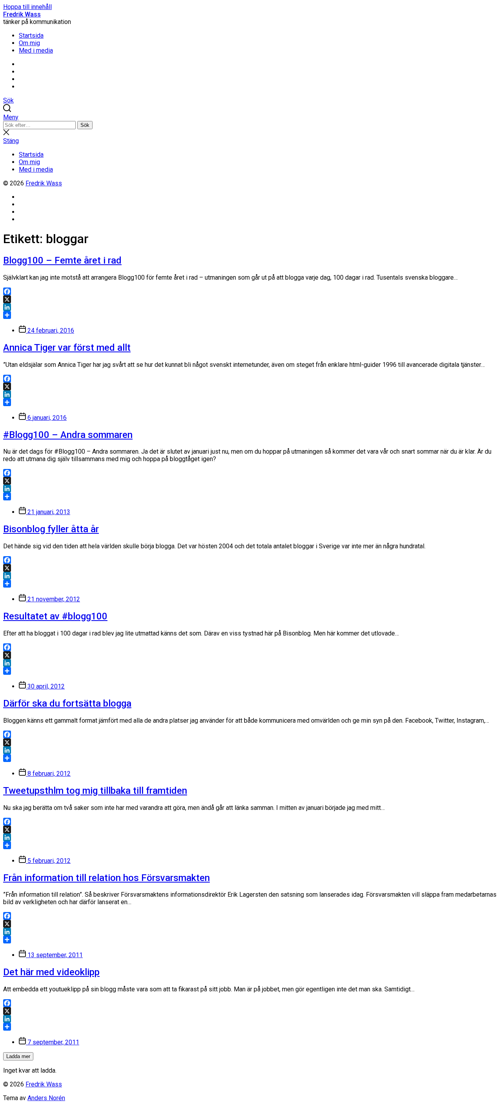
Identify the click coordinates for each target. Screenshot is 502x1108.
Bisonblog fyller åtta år (51, 529)
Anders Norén (46, 1098)
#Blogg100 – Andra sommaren (68, 434)
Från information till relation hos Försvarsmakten (106, 877)
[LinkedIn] (251, 307)
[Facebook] (251, 291)
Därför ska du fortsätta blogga (67, 703)
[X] (251, 299)
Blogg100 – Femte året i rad (62, 260)
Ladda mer (18, 1056)
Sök (84, 125)
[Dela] (251, 315)
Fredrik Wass (22, 14)
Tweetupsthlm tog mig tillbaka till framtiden (95, 790)
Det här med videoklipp (51, 972)
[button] (251, 117)
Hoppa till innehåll (27, 7)
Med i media (36, 50)
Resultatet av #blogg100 (55, 616)
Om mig (29, 43)
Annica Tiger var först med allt (67, 347)
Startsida (31, 35)
